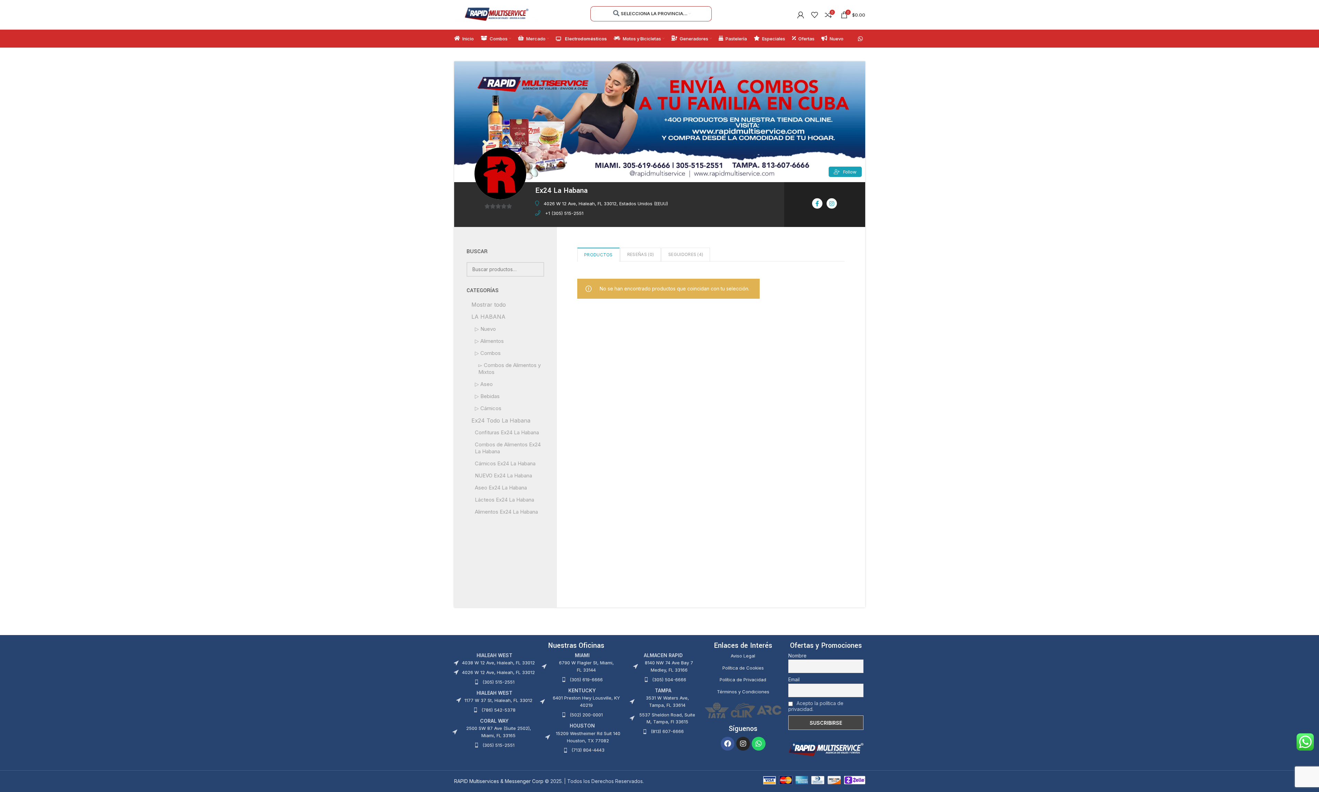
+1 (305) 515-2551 (564, 213)
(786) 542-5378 (498, 710)
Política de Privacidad (743, 679)
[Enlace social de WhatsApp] (860, 38)
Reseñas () (640, 254)
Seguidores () (685, 254)
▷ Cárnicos (488, 408)
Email (794, 679)
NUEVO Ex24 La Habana (503, 475)
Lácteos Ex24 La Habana (504, 499)
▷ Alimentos (489, 341)
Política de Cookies (743, 668)
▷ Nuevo (485, 329)
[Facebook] (728, 744)
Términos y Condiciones (743, 691)
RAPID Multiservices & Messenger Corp (498, 781)
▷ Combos (488, 353)
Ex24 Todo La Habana (500, 420)
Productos (598, 254)
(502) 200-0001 (586, 714)
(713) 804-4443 (587, 750)
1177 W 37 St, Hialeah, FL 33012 (498, 700)
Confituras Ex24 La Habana (507, 432)
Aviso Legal (743, 656)
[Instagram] (743, 744)
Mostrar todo (488, 304)
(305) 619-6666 (586, 679)
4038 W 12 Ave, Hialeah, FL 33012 (498, 662)
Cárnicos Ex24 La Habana (505, 463)
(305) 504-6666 (669, 679)
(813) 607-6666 (667, 731)
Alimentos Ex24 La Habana (506, 511)
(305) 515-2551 (498, 682)
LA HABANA (488, 316)
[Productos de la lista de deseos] (814, 15)
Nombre (797, 656)
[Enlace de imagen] (825, 748)
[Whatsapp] (759, 744)
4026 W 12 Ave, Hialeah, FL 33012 (498, 672)
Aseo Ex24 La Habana (501, 487)
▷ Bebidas (487, 396)
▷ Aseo (484, 384)
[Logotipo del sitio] (496, 14)
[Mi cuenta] (801, 15)
